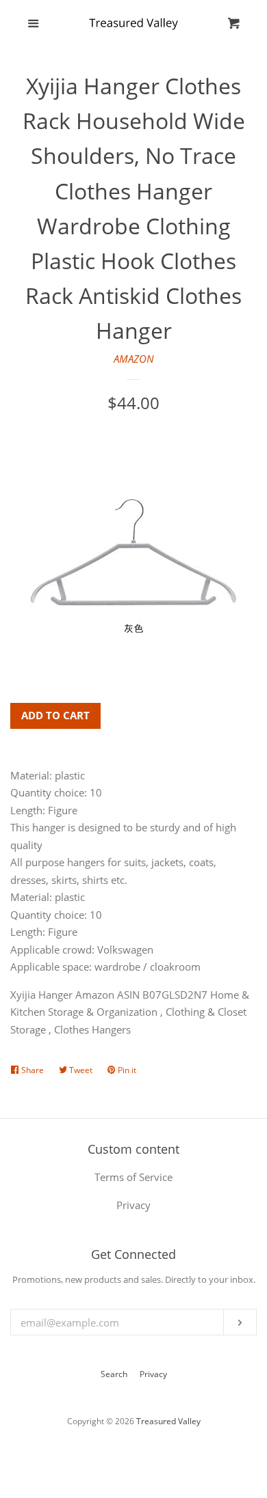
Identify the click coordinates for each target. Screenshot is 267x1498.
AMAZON (134, 358)
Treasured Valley (168, 1421)
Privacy (153, 1374)
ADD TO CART (55, 715)
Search (114, 1374)
